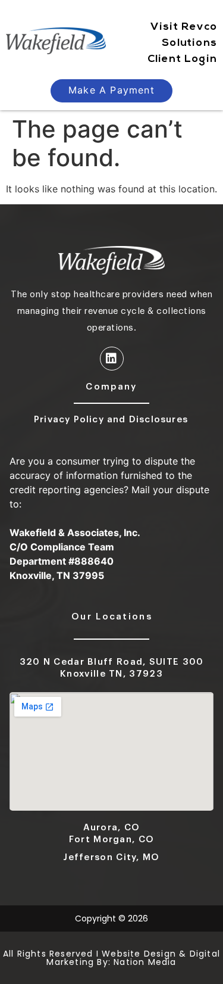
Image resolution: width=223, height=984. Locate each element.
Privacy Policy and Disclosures (111, 419)
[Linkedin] (112, 358)
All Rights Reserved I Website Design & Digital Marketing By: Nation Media (111, 958)
